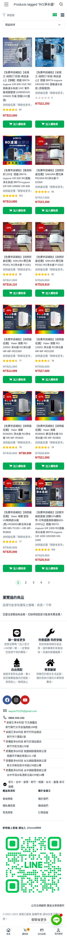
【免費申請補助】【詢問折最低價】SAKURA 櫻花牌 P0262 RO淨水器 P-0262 (49, 260)
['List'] (62, 15)
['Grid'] (55, 15)
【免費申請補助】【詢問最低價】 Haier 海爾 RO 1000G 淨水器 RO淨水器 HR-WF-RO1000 (17, 345)
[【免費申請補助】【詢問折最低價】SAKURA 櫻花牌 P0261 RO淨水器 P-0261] (17, 236)
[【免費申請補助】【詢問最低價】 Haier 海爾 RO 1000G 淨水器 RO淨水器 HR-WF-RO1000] (17, 318)
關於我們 (43, 798)
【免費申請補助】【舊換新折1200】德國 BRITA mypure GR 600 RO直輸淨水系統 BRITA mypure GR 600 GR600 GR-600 (17, 178)
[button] (17, 124)
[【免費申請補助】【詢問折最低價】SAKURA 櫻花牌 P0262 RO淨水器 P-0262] (49, 236)
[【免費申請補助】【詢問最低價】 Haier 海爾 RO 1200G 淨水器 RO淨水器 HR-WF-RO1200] (49, 318)
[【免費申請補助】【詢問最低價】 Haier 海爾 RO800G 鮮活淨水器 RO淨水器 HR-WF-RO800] (49, 405)
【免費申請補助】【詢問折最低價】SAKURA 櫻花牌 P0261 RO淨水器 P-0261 (17, 260)
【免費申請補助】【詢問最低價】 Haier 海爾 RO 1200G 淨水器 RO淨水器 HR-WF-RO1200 (49, 345)
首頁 (8, 934)
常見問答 (8, 812)
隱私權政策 (9, 805)
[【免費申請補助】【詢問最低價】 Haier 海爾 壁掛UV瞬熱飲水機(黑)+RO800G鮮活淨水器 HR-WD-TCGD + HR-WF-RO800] (17, 491)
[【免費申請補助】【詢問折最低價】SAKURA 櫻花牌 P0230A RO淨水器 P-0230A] (49, 149)
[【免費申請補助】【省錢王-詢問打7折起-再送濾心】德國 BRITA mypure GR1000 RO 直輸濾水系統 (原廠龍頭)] (49, 52)
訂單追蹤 (43, 812)
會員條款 (8, 798)
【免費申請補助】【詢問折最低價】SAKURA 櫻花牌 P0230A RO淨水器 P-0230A (49, 176)
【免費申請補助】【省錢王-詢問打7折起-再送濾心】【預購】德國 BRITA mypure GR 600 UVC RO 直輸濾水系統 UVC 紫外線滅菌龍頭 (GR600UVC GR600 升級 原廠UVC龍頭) (17, 86)
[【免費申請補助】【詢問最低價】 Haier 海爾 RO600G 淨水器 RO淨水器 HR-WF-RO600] (17, 405)
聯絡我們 (43, 805)
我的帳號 (59, 934)
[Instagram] (16, 699)
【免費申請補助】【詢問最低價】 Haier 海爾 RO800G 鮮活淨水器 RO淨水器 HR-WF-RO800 (49, 431)
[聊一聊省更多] (17, 633)
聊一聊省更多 (16, 639)
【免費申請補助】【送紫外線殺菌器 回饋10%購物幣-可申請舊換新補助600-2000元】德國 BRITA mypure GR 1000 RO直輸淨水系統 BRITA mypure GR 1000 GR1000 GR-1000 (49, 526)
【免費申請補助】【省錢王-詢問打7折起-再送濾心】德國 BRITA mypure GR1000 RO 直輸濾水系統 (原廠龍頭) (48, 80)
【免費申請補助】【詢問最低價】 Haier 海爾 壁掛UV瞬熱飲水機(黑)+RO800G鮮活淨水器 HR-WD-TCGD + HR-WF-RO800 (17, 522)
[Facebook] (7, 699)
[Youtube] (25, 699)
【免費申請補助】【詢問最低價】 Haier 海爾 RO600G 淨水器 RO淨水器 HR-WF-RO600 (17, 431)
